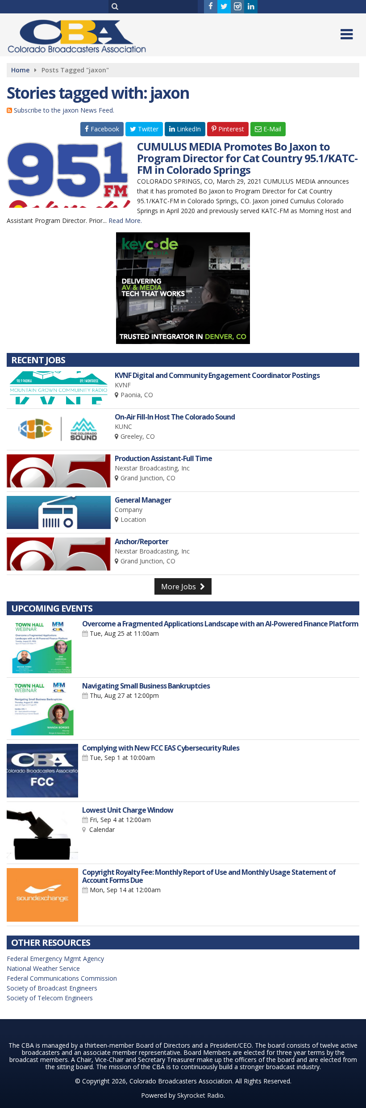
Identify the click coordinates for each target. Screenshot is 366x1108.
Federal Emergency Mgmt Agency (55, 958)
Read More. (125, 220)
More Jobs (179, 587)
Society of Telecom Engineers (50, 998)
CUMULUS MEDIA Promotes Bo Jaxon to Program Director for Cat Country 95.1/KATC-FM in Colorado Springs (247, 158)
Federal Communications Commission (62, 978)
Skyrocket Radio (200, 1095)
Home (20, 70)
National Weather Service (43, 968)
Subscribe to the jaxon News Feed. (64, 110)
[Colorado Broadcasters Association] (83, 34)
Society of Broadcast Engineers (52, 988)
